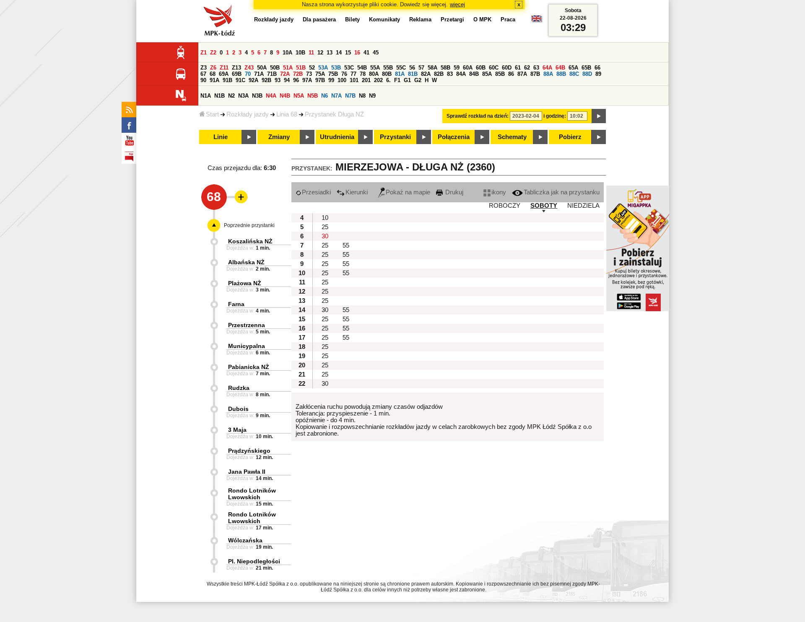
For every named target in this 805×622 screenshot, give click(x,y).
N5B (312, 96)
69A (224, 74)
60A (468, 68)
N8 (362, 96)
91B (227, 80)
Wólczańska (245, 540)
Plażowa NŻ (244, 283)
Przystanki (395, 137)
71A (259, 74)
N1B (219, 96)
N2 (231, 96)
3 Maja (237, 429)
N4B (285, 96)
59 (457, 68)
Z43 (249, 68)
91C (240, 80)
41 (366, 52)
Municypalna (246, 346)
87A (522, 74)
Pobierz (570, 137)
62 (527, 68)
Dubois (238, 408)
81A (400, 74)
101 (354, 80)
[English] (536, 20)
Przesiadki (316, 192)
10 (325, 217)
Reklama (420, 19)
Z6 (213, 68)
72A (285, 74)
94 (287, 80)
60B (481, 68)
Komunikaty (384, 19)
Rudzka (238, 388)
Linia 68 (286, 114)
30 (325, 236)
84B (474, 74)
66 (597, 68)
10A (287, 52)
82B (439, 74)
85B (500, 74)
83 (450, 74)
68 (213, 74)
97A (307, 80)
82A (426, 74)
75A (320, 74)
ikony (498, 192)
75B (333, 74)
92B (266, 80)
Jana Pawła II (246, 471)
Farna (236, 304)
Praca (508, 19)
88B (561, 74)
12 (320, 52)
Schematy (512, 137)
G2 (417, 80)
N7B (350, 96)
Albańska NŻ (246, 262)
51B (301, 68)
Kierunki (356, 192)
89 (598, 74)
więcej (457, 4)
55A (375, 68)
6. (388, 80)
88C (574, 74)
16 (357, 52)
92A (253, 80)
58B (445, 68)
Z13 (236, 68)
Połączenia (454, 137)
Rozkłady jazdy (247, 114)
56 (412, 68)
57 (421, 68)
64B (560, 68)
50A (262, 68)
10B (300, 52)
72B (298, 74)
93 (277, 80)
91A (214, 80)
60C (494, 68)
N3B (257, 96)
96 (296, 80)
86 (511, 74)
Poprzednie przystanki (249, 225)
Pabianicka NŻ (248, 367)
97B (320, 80)
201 (366, 80)
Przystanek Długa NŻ (334, 114)
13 (329, 52)
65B (586, 68)
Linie (220, 137)
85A (487, 74)
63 (536, 68)
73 (309, 74)
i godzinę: (554, 116)
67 (203, 74)
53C (349, 68)
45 (376, 52)
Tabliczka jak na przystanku (562, 192)
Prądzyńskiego (249, 450)
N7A (336, 96)
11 (311, 52)
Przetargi (452, 19)
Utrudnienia (337, 137)
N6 (324, 96)
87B (535, 74)
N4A (271, 96)
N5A (298, 96)
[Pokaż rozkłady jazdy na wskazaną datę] (599, 116)
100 (342, 80)
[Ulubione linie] (238, 197)
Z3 (203, 68)
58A (432, 68)
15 (348, 52)
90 (203, 80)
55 (346, 245)
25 (325, 227)
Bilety (352, 19)
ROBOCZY (504, 205)
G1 (407, 80)
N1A (205, 96)
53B (336, 68)
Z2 (213, 52)
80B (387, 74)
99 (331, 80)
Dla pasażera (319, 19)
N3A (243, 96)
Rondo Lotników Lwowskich (252, 494)
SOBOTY (543, 205)
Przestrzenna (246, 325)
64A (547, 68)
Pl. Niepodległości (254, 561)
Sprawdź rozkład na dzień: (478, 116)
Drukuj (453, 192)
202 (378, 80)
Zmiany (279, 137)
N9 (372, 96)
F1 (397, 80)
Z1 (203, 52)
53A (323, 68)
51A (288, 68)
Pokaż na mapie (408, 192)
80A (374, 74)
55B (388, 68)
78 (363, 74)
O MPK (482, 19)
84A (461, 74)
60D (507, 68)
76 (344, 74)
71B (272, 74)
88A (548, 74)
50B (275, 68)
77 (353, 74)
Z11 (224, 68)
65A (573, 68)
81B (413, 74)
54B (362, 68)
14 (339, 52)
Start (212, 114)
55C (401, 68)
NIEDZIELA (583, 205)
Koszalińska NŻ (250, 241)
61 (518, 68)
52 (312, 68)
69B (237, 74)
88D (587, 74)
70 (248, 74)
